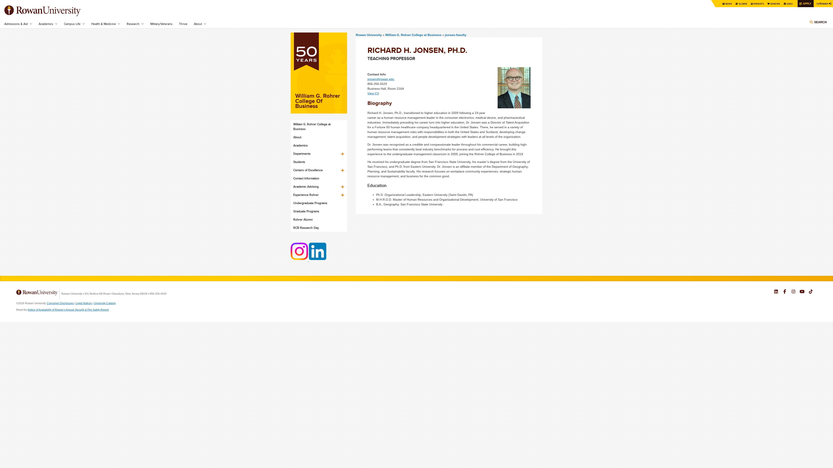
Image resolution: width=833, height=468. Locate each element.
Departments (302, 153)
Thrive (183, 24)
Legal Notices (84, 303)
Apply (807, 3)
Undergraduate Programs (310, 203)
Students (299, 162)
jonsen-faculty (455, 35)
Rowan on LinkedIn (776, 292)
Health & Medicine (103, 24)
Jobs (789, 4)
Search (820, 22)
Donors (775, 4)
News (728, 4)
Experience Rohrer (306, 195)
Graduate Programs (306, 211)
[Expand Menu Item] (343, 152)
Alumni (743, 4)
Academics (46, 24)
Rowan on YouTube (802, 292)
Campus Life (72, 24)
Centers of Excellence (308, 170)
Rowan (822, 3)
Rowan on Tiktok (810, 292)
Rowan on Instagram (793, 292)
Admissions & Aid (16, 24)
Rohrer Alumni (303, 219)
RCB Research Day (306, 228)
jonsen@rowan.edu (380, 79)
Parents (758, 4)
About (198, 24)
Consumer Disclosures (60, 303)
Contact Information (306, 178)
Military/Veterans (161, 24)
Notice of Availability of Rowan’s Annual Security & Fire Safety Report (68, 309)
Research (133, 24)
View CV (373, 93)
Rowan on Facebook (784, 292)
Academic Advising (306, 186)
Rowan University (48, 10)
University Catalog (105, 303)
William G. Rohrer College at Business (413, 35)
